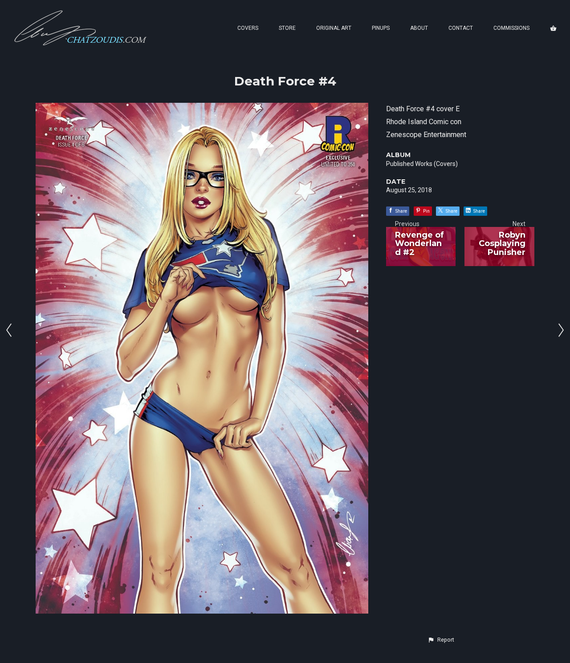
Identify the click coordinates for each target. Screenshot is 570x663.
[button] (441, 639)
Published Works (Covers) (422, 163)
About (419, 28)
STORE (287, 28)
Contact (460, 28)
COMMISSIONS (511, 28)
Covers (247, 28)
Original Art (333, 28)
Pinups (381, 28)
